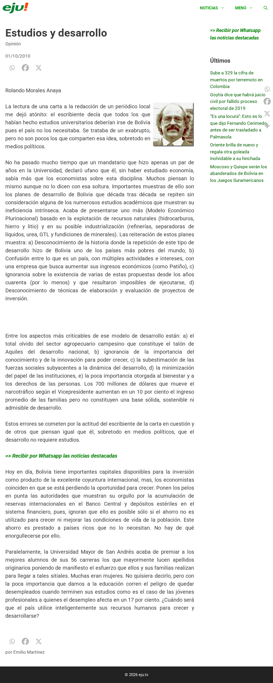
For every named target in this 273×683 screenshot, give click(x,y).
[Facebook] (25, 68)
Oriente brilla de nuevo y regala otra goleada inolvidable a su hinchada (235, 151)
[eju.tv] (17, 8)
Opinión (13, 43)
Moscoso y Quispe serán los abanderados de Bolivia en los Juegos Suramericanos (238, 173)
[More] (267, 126)
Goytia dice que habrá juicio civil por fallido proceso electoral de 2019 (238, 101)
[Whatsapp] (12, 68)
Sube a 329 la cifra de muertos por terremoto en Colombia (236, 79)
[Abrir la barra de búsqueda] (265, 8)
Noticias (209, 8)
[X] (39, 68)
